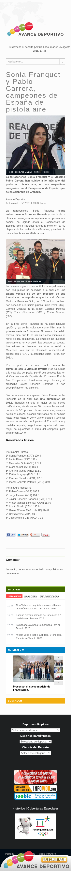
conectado (38, 569)
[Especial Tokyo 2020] (35, 782)
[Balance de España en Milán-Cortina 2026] (58, 672)
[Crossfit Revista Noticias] (35, 790)
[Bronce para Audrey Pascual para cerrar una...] (58, 679)
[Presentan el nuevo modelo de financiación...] (58, 665)
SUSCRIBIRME (54, 860)
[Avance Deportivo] (35, 29)
